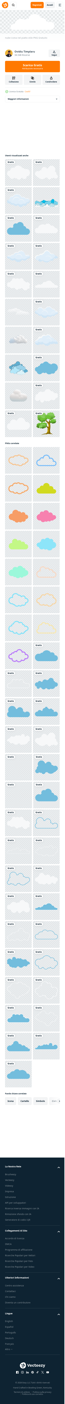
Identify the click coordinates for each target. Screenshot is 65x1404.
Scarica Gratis (32, 66)
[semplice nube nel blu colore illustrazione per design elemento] (18, 934)
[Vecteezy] (5, 5)
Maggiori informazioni (18, 98)
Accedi (50, 5)
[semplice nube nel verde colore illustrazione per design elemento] (18, 822)
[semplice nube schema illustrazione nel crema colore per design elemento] (18, 738)
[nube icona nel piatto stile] (18, 171)
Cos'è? (27, 91)
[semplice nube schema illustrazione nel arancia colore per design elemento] (18, 794)
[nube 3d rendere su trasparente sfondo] (18, 506)
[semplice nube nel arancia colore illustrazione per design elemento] (18, 850)
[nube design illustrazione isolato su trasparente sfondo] (18, 674)
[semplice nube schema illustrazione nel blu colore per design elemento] (18, 766)
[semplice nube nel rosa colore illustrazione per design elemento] (18, 878)
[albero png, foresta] (18, 702)
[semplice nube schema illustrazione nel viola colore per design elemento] (18, 1129)
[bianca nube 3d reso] (18, 618)
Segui (54, 55)
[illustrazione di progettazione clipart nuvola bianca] (18, 227)
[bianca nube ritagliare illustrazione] (18, 451)
